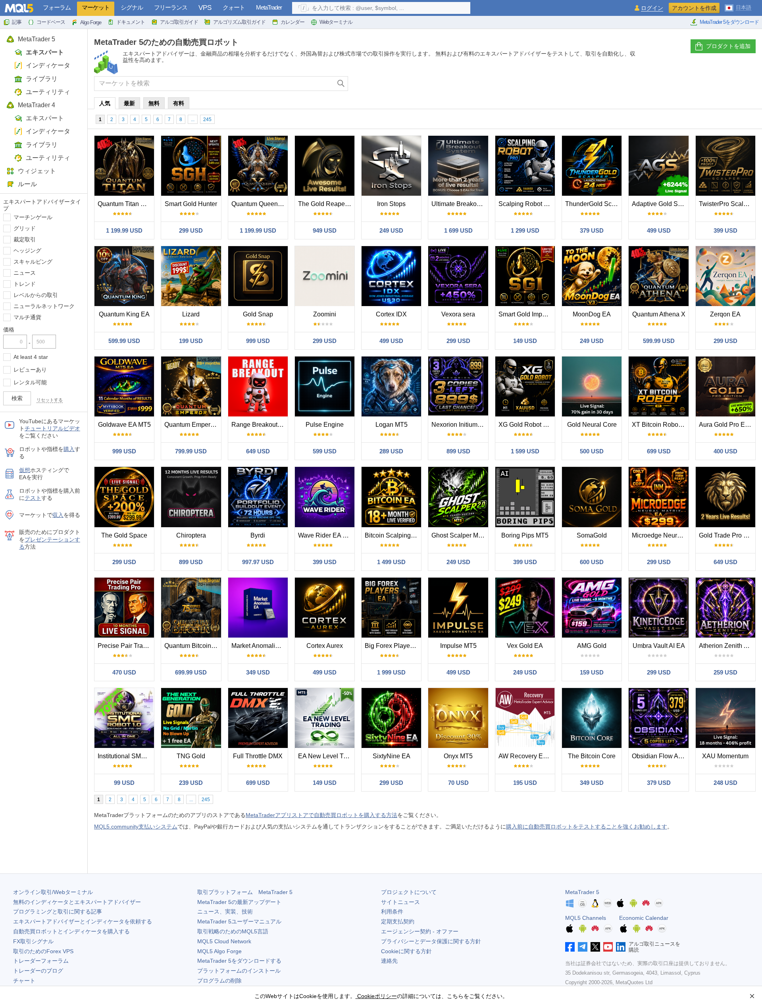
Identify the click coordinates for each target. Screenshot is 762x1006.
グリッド (24, 228)
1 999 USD (391, 672)
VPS (205, 8)
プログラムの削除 (219, 980)
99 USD (124, 782)
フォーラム (57, 7)
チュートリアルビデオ (52, 428)
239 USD (191, 782)
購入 (69, 449)
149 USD (525, 340)
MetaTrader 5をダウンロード (729, 22)
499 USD (659, 230)
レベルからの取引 (35, 295)
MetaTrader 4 (36, 105)
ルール (27, 184)
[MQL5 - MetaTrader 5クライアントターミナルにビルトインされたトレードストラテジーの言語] (19, 8)
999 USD (258, 340)
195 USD (525, 782)
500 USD (592, 451)
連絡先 (389, 961)
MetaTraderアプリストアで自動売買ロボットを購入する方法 (321, 815)
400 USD (725, 451)
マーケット (96, 7)
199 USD (191, 340)
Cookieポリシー (376, 996)
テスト (33, 498)
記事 (16, 22)
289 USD (391, 451)
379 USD (592, 230)
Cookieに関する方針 (406, 951)
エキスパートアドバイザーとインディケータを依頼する (82, 921)
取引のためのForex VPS (43, 951)
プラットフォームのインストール (239, 970)
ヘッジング (27, 250)
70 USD (458, 782)
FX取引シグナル (33, 941)
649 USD (258, 451)
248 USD (725, 782)
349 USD (258, 672)
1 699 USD (458, 230)
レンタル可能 (30, 382)
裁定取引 (24, 239)
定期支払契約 (397, 921)
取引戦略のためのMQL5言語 (232, 931)
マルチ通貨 (27, 317)
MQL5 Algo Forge (219, 951)
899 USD (458, 451)
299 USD (191, 230)
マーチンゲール (32, 217)
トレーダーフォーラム (41, 961)
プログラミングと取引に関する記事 (57, 911)
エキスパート (45, 52)
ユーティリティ (48, 92)
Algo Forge (90, 22)
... (192, 119)
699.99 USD (191, 672)
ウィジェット (37, 171)
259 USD (725, 672)
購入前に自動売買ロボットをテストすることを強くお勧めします (586, 826)
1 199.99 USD (124, 230)
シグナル (132, 7)
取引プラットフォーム (244, 892)
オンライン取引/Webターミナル (53, 892)
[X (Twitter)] (595, 947)
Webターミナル (335, 22)
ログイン (652, 8)
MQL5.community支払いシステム (135, 826)
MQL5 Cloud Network (224, 941)
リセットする (50, 399)
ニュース (24, 273)
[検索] (341, 83)
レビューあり (30, 369)
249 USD (391, 230)
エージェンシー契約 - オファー (419, 931)
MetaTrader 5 (36, 39)
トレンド (24, 284)
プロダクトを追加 (728, 46)
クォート (234, 7)
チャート (24, 980)
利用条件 (392, 911)
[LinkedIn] (620, 947)
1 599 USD (525, 451)
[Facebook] (570, 947)
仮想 (24, 470)
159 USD (592, 672)
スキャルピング (32, 261)
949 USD (325, 230)
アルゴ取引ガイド (179, 22)
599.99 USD (124, 340)
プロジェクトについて (409, 892)
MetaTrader (269, 7)
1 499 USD (391, 562)
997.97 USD (258, 562)
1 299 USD (525, 230)
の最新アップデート (239, 902)
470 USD (124, 672)
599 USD (325, 451)
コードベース (51, 22)
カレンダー (292, 22)
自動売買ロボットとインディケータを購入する (71, 931)
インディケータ (48, 65)
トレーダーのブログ (38, 970)
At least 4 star (30, 357)
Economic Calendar (643, 918)
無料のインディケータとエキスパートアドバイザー (77, 902)
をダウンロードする (239, 961)
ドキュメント (130, 22)
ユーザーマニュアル (239, 921)
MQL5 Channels (585, 918)
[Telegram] (582, 947)
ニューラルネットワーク (44, 306)
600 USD (592, 562)
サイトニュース (400, 902)
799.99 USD (191, 451)
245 (207, 119)
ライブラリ (42, 78)
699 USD (659, 451)
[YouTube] (608, 947)
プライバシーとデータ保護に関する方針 (431, 941)
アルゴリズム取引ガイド (239, 22)
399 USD (725, 230)
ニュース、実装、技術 (225, 911)
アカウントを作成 (694, 8)
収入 (58, 515)
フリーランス (170, 7)
